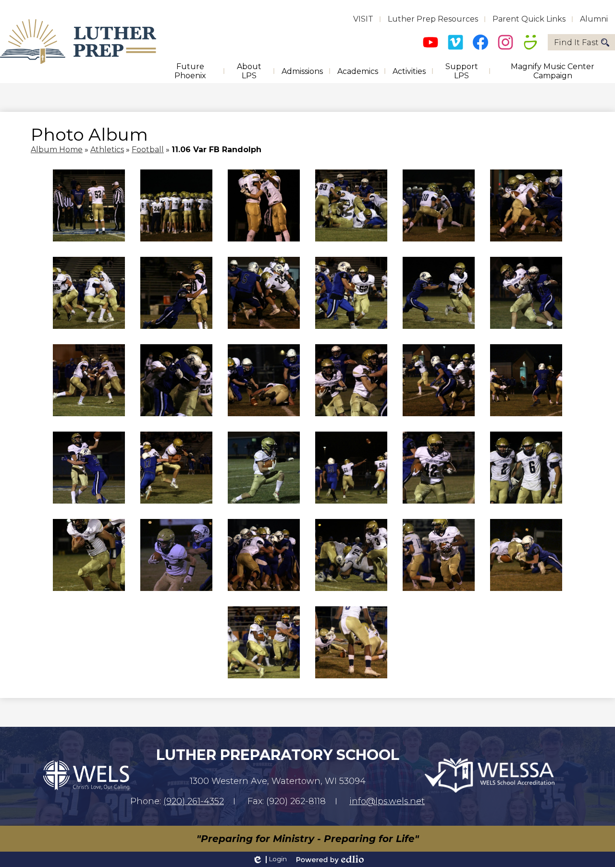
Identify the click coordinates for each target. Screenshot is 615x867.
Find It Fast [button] (576, 42)
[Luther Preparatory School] (78, 41)
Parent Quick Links (529, 19)
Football (148, 149)
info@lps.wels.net (387, 801)
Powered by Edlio (330, 859)
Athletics (107, 149)
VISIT (363, 19)
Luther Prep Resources (433, 19)
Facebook (480, 42)
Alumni (594, 19)
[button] (190, 71)
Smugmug (530, 42)
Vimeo (455, 42)
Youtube (430, 42)
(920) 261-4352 (193, 801)
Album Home (57, 149)
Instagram (505, 42)
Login (269, 859)
